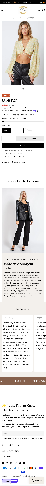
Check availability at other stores (16, 157)
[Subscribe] (42, 433)
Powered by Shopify (27, 476)
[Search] (39, 10)
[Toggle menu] (2, 10)
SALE (21, 18)
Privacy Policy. (39, 438)
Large (30, 131)
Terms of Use (28, 438)
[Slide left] (20, 89)
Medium (18, 131)
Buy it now (23, 146)
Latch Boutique (13, 476)
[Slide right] (26, 89)
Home (14, 18)
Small (6, 131)
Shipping (5, 108)
